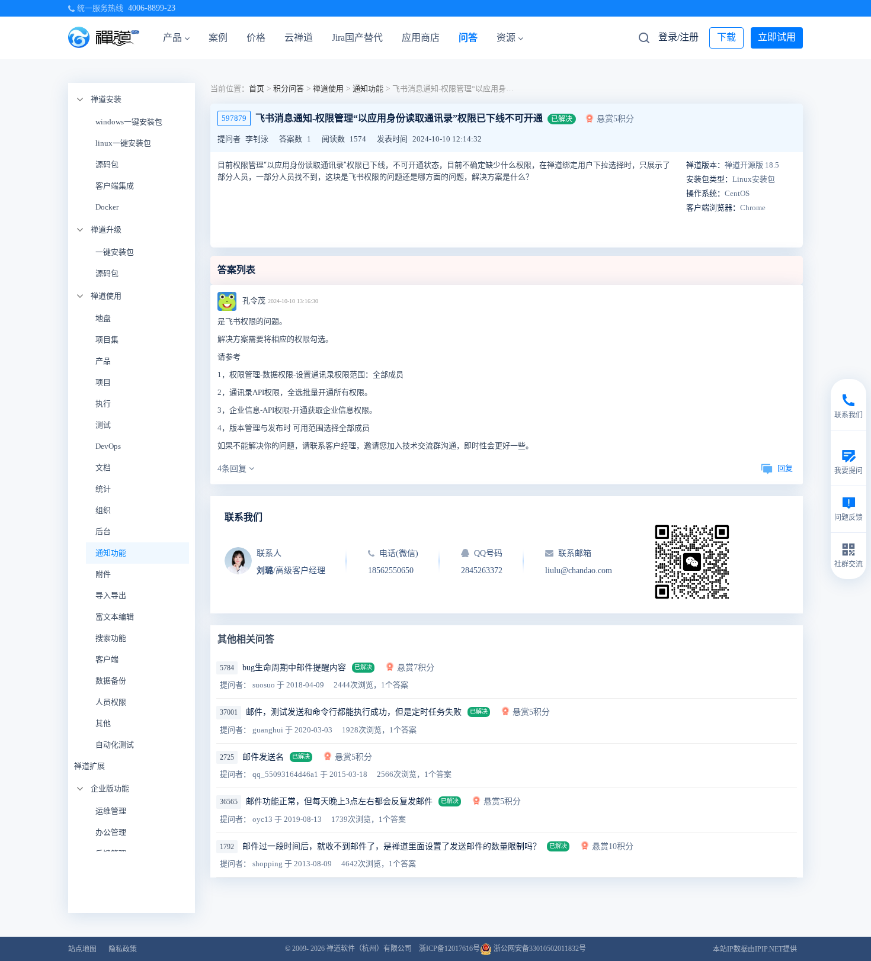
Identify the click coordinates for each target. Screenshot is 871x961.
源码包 (107, 164)
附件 (103, 574)
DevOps (108, 446)
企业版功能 (110, 788)
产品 (172, 38)
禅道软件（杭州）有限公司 (369, 948)
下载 (726, 37)
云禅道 (298, 38)
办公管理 (110, 832)
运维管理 (110, 810)
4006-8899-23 (151, 8)
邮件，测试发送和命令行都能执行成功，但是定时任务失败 (354, 712)
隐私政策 (122, 949)
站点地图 (82, 949)
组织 (103, 510)
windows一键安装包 (128, 121)
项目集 (107, 339)
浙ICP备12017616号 (449, 948)
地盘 (103, 318)
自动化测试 (114, 744)
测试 (103, 424)
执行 (103, 403)
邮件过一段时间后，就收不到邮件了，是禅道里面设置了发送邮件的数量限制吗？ (391, 846)
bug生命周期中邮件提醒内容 (294, 667)
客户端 (107, 659)
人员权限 (110, 702)
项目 (103, 382)
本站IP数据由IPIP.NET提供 (755, 949)
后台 (103, 531)
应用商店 (421, 38)
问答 (468, 38)
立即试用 (777, 37)
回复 (785, 468)
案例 (218, 38)
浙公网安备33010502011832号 (539, 948)
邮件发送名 (263, 757)
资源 (506, 38)
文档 (103, 467)
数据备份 (110, 680)
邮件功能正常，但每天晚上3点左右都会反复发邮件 (339, 801)
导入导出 (110, 595)
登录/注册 (678, 37)
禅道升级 (106, 229)
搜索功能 (110, 638)
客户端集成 (114, 185)
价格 (255, 38)
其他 (103, 723)
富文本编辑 (114, 616)
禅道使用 (106, 295)
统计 (103, 488)
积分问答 (288, 88)
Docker (107, 207)
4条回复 (233, 468)
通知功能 (110, 552)
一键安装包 (114, 252)
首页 (256, 88)
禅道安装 (106, 99)
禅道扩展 (89, 765)
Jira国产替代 (357, 38)
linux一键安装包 (123, 143)
